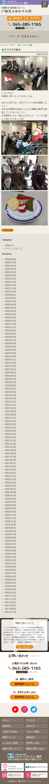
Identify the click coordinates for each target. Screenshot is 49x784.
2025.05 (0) (10, 308)
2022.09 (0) (10, 411)
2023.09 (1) (10, 372)
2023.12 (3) (10, 363)
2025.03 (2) (10, 314)
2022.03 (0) (10, 431)
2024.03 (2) (10, 353)
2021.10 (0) (10, 447)
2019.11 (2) (10, 521)
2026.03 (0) (10, 275)
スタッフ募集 (32, 731)
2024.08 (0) (10, 337)
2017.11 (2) (10, 599)
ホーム (5, 720)
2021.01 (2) (10, 476)
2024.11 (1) (10, 327)
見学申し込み (32, 743)
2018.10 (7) (10, 563)
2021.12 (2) (10, 440)
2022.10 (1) (10, 408)
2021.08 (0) (10, 453)
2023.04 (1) (10, 389)
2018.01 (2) (10, 592)
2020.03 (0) (10, 508)
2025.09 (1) (10, 295)
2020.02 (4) (10, 512)
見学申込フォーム (24, 697)
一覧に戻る (7, 230)
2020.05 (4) (10, 502)
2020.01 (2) (10, 515)
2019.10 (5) (10, 524)
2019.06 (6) (10, 537)
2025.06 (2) (10, 304)
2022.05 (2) (10, 424)
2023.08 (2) (10, 376)
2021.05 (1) (10, 463)
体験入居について (11, 748)
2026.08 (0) (10, 259)
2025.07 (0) (10, 301)
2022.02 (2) (10, 434)
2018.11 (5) (10, 560)
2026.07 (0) (10, 262)
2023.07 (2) (10, 379)
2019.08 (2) (10, 531)
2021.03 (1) (10, 469)
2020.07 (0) (10, 495)
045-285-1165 (27, 24)
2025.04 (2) (10, 311)
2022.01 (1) (10, 437)
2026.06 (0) (10, 266)
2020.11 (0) (10, 482)
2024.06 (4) (10, 343)
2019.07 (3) (10, 534)
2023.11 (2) (10, 366)
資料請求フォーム (24, 684)
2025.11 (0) (10, 288)
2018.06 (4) (10, 576)
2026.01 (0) (10, 282)
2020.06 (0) (10, 499)
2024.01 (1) (10, 359)
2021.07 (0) (10, 457)
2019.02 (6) (10, 550)
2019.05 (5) (10, 541)
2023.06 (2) (10, 382)
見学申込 (35, 18)
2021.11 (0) (10, 444)
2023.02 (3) (10, 395)
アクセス (30, 720)
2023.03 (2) (10, 392)
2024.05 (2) (10, 346)
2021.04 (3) (10, 466)
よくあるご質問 (10, 743)
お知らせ (9, 245)
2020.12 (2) (10, 479)
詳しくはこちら (24, 647)
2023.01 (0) (10, 398)
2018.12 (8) (10, 557)
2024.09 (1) (10, 334)
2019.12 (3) (10, 518)
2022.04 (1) (10, 427)
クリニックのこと (13, 248)
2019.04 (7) (10, 544)
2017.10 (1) (10, 602)
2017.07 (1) (10, 612)
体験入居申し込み (35, 748)
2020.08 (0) (10, 492)
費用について (9, 737)
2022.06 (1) (10, 421)
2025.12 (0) (10, 285)
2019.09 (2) (10, 528)
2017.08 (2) (10, 609)
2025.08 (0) (10, 298)
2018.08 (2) (10, 570)
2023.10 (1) (10, 369)
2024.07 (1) (10, 340)
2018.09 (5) (10, 567)
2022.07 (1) (10, 418)
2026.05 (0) (10, 269)
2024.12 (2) (10, 324)
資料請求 (17, 18)
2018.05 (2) (10, 579)
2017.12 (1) (10, 596)
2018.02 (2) (10, 589)
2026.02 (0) (10, 279)
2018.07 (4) (10, 573)
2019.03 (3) (10, 547)
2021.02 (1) (10, 473)
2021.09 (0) (10, 450)
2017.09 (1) (10, 605)
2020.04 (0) (10, 505)
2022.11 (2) (10, 405)
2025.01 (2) (10, 321)
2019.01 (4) (10, 554)
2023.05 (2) (10, 385)
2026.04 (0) (10, 272)
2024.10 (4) (10, 330)
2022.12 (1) (10, 401)
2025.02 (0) (10, 317)
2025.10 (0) (10, 291)
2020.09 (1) (10, 489)
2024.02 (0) (10, 356)
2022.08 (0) (10, 414)
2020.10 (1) (10, 486)
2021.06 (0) (10, 460)
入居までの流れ (10, 731)
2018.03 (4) (10, 586)
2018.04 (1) (10, 583)
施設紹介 (6, 726)
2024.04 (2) (10, 350)
